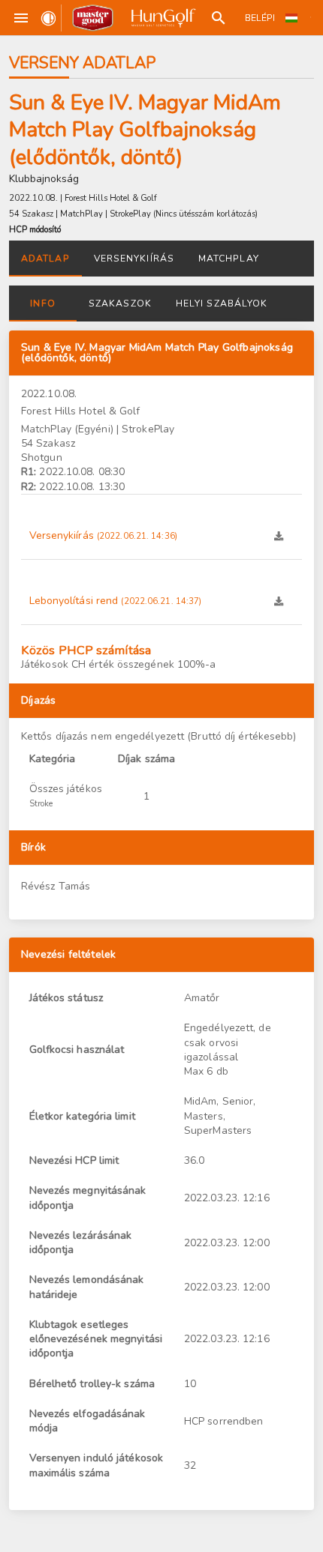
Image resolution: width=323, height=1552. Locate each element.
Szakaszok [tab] (120, 304)
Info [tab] (42, 304)
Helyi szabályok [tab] (221, 304)
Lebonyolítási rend (115, 601)
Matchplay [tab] (228, 259)
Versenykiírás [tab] (134, 259)
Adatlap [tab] (45, 259)
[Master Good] (92, 17)
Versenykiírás (103, 535)
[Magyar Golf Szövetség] (162, 18)
